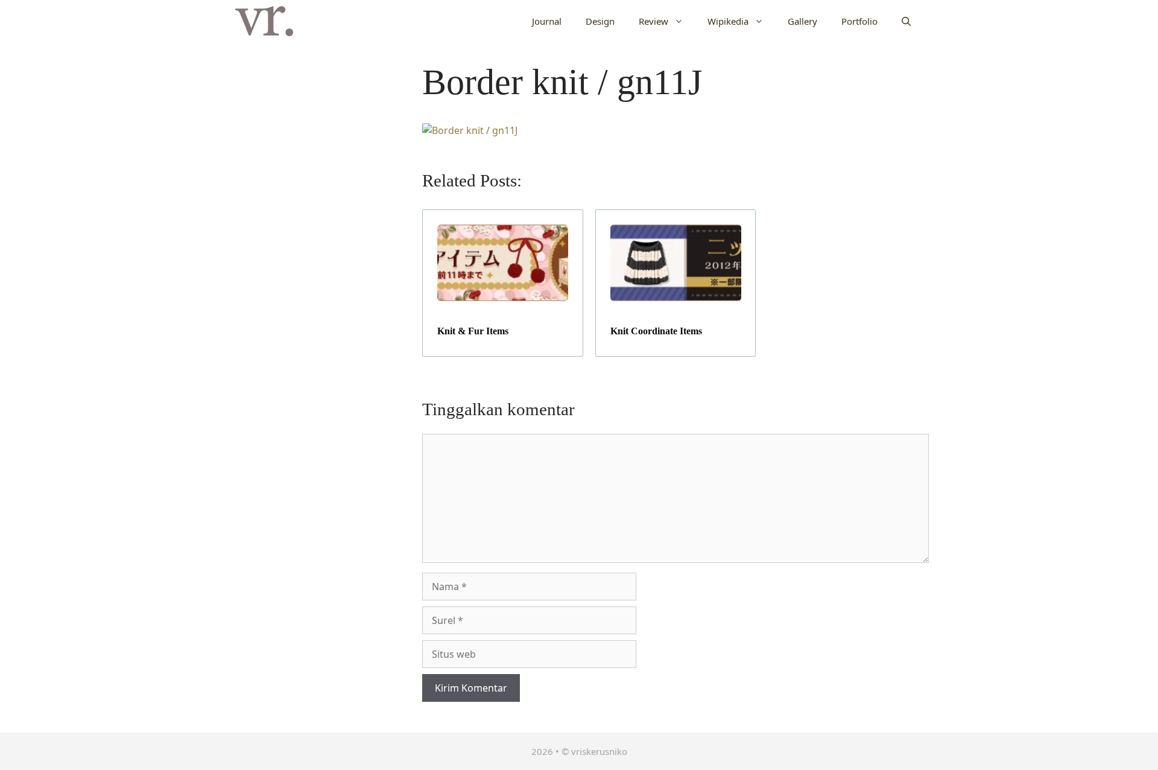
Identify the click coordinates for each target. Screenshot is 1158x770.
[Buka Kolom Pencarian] (906, 21)
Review (653, 21)
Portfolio (859, 21)
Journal (547, 21)
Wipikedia (727, 21)
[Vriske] (264, 21)
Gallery (802, 21)
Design (600, 21)
